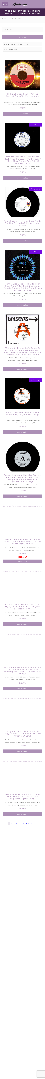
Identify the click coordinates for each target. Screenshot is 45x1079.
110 (32, 824)
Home (4, 19)
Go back (22, 37)
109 (27, 824)
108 (22, 824)
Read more (22, 561)
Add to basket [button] (22, 114)
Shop (11, 19)
